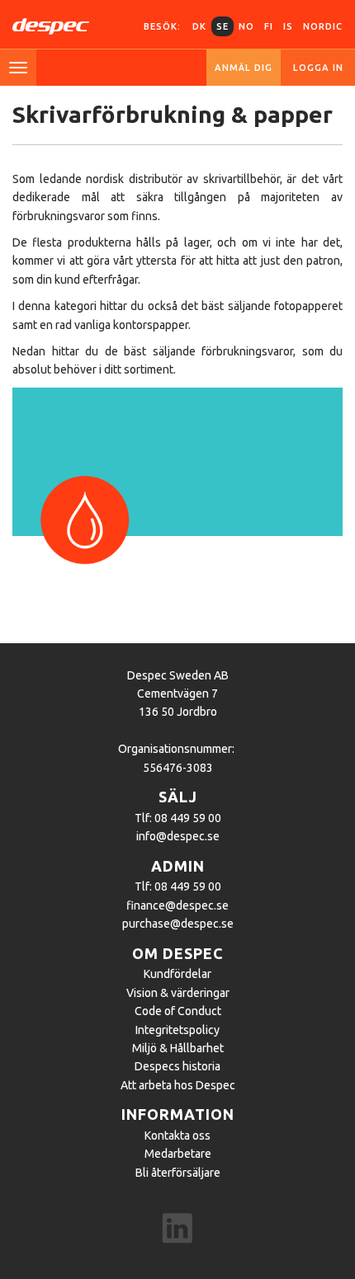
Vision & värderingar (178, 992)
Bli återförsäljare (177, 1172)
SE (222, 26)
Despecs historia (177, 1066)
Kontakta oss (177, 1135)
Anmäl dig (243, 68)
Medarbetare (177, 1153)
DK (199, 26)
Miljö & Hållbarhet (178, 1048)
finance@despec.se (177, 905)
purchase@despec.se (178, 923)
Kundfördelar (177, 973)
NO (246, 26)
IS (288, 26)
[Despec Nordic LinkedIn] (177, 1230)
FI (268, 26)
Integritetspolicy (177, 1030)
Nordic (323, 26)
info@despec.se (178, 836)
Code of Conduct (178, 1011)
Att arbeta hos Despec (178, 1085)
